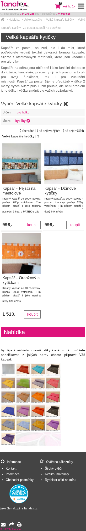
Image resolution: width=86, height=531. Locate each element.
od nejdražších (74, 130)
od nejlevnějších (49, 130)
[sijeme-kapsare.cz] (3, 19)
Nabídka (14, 19)
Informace (13, 474)
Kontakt (11, 468)
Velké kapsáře (33, 19)
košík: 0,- (67, 6)
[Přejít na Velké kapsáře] (65, 103)
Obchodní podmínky (20, 480)
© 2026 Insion (10, 529)
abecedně (27, 130)
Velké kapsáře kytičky (60, 19)
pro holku (23, 112)
